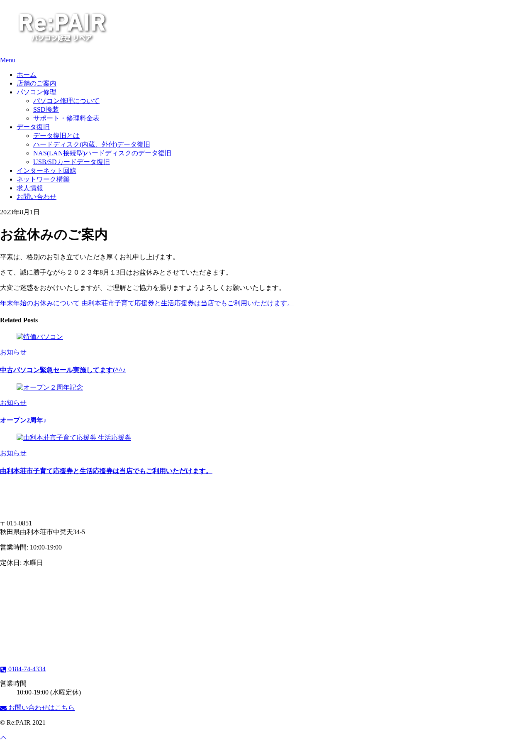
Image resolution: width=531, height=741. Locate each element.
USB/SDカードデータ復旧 (71, 161)
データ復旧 (33, 126)
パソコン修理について (66, 100)
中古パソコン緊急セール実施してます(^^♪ (63, 369)
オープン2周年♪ (23, 420)
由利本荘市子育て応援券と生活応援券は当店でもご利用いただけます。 (187, 303)
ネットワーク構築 (43, 179)
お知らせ (13, 352)
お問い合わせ (36, 196)
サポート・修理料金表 (66, 118)
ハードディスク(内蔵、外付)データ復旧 (91, 144)
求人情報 (30, 187)
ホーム (27, 74)
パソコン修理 (36, 92)
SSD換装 (46, 109)
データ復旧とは (56, 135)
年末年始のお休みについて (40, 303)
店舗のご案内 (36, 83)
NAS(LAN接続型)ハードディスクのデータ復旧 (102, 153)
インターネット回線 (46, 170)
